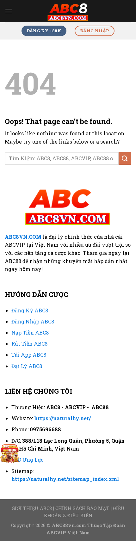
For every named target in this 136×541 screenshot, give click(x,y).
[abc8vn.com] (68, 11)
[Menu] (8, 11)
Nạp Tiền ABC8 (30, 332)
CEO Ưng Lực (27, 459)
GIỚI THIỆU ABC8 (32, 508)
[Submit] (125, 158)
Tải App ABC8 (28, 354)
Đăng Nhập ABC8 (32, 321)
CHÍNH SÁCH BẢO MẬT (82, 508)
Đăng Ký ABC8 (29, 310)
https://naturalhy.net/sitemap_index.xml (65, 479)
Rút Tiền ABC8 (29, 343)
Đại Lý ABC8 (26, 366)
